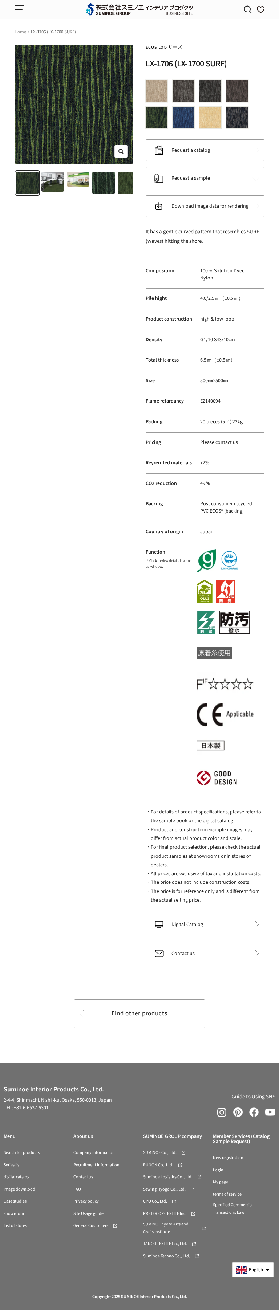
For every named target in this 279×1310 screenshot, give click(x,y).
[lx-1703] (185, 92)
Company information (94, 1153)
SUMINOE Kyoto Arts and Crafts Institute (166, 1228)
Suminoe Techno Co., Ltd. (166, 1256)
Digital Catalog (187, 924)
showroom (14, 1214)
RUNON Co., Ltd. (158, 1165)
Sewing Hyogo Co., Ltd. (164, 1189)
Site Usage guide (88, 1214)
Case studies (15, 1201)
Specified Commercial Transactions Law (233, 1209)
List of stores (15, 1226)
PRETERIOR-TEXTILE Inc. (164, 1214)
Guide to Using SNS (253, 1097)
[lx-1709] (212, 119)
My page (220, 1182)
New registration (228, 1158)
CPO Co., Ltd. (155, 1201)
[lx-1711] (239, 119)
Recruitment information (96, 1165)
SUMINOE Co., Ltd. (160, 1153)
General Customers (90, 1226)
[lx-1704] (212, 92)
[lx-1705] (239, 92)
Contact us (183, 953)
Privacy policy (86, 1201)
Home (20, 32)
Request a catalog (190, 150)
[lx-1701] (158, 92)
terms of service (227, 1194)
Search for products (22, 1153)
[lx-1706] (158, 119)
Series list (12, 1165)
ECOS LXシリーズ (164, 47)
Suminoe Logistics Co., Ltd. (168, 1177)
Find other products (139, 1013)
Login (218, 1170)
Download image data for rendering (209, 206)
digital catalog (16, 1177)
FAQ (77, 1189)
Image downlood (19, 1189)
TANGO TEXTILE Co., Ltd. (165, 1244)
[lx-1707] (185, 119)
